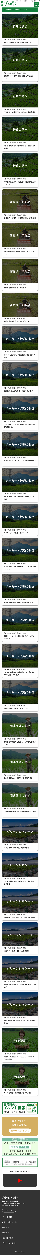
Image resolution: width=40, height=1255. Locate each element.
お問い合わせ (9, 1210)
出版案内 (5, 1232)
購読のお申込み (7, 1238)
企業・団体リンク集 (9, 1222)
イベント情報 (7, 1217)
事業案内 (5, 1227)
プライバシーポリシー (10, 1243)
